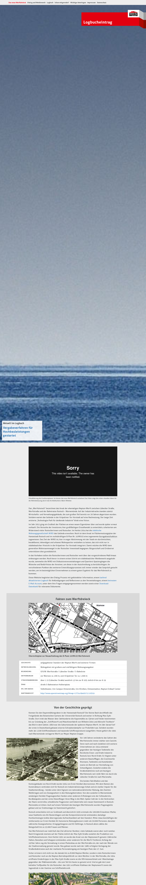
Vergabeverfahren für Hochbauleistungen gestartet (18, 431)
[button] (35, 631)
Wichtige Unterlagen (78, 3)
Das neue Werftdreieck (18, 3)
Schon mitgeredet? (62, 3)
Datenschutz (101, 3)
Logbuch (50, 3)
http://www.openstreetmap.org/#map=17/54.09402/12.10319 (67, 693)
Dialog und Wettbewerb (36, 3)
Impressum (91, 3)
